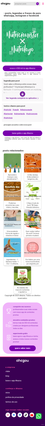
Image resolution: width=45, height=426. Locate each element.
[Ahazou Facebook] (14, 415)
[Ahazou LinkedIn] (20, 415)
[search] (37, 3)
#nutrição (7, 110)
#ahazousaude (26, 110)
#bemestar (8, 114)
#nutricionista (31, 114)
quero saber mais (22, 348)
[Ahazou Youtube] (32, 415)
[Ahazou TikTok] (26, 415)
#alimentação (19, 114)
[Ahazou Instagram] (8, 415)
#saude (16, 110)
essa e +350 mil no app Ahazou (22, 68)
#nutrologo (8, 118)
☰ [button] (43, 3)
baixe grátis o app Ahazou (22, 133)
